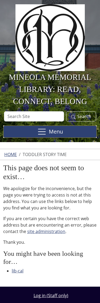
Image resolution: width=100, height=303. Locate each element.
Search (84, 116)
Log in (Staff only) (51, 295)
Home (10, 154)
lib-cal (17, 271)
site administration (46, 231)
